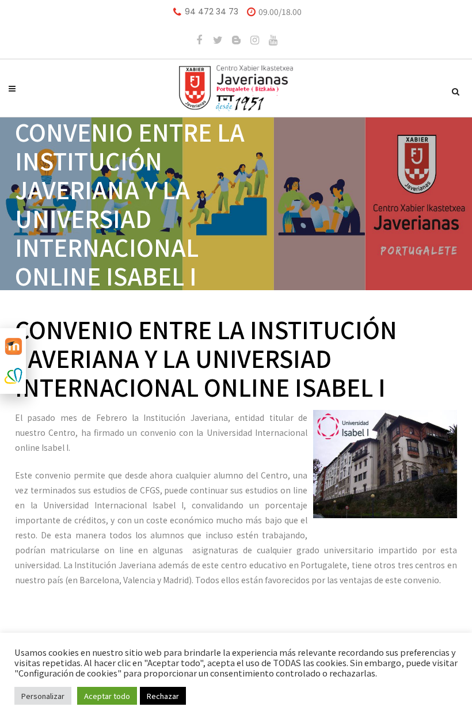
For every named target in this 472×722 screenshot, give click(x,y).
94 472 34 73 (211, 11)
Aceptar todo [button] (107, 695)
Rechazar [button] (163, 695)
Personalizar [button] (42, 695)
